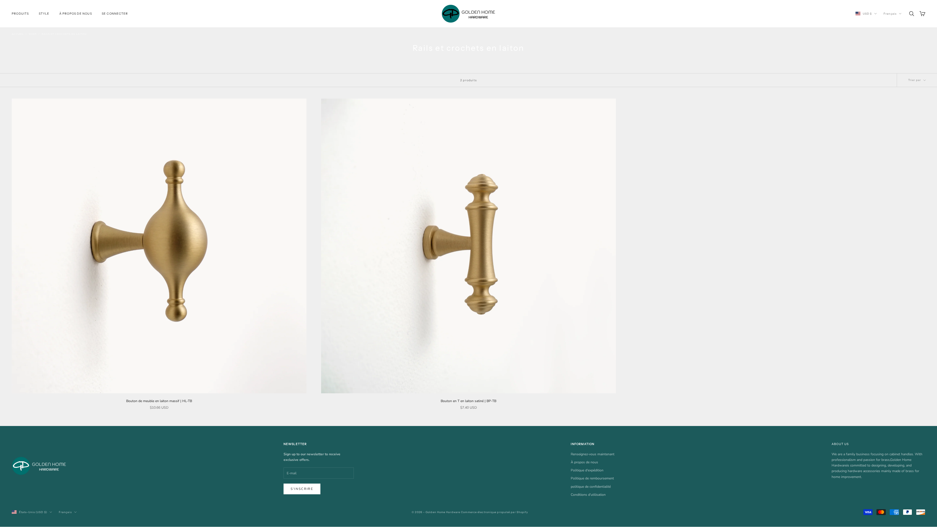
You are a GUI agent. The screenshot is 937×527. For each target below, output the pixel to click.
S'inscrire (302, 489)
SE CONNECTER (115, 13)
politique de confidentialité (591, 486)
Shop (33, 34)
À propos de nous (584, 462)
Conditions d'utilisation (588, 494)
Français (890, 13)
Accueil (18, 34)
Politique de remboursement (592, 478)
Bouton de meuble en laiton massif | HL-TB (159, 401)
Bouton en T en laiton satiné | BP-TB (468, 401)
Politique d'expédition (587, 470)
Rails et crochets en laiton (64, 34)
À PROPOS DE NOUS (75, 13)
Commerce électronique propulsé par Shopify (494, 512)
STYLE (44, 13)
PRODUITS (20, 13)
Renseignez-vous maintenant (592, 454)
